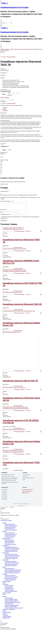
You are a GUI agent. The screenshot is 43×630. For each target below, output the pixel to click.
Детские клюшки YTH (10, 528)
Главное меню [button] (4, 519)
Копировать (13, 628)
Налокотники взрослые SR (11, 554)
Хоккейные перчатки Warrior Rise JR (20, 380)
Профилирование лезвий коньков (12, 602)
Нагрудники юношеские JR (11, 564)
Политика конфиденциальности (29, 477)
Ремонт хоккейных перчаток (11, 600)
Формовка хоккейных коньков (12, 605)
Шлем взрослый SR (9, 539)
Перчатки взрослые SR (10, 575)
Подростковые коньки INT (11, 534)
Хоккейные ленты (9, 588)
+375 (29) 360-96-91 (28, 491)
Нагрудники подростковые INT (12, 562)
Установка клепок (9, 603)
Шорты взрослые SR (9, 568)
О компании (5, 615)
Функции (2, 77)
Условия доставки (26, 474)
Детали (2, 143)
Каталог (11, 49)
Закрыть (3, 508)
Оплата (24, 479)
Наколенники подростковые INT (12, 548)
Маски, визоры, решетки (10, 544)
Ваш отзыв (3, 209)
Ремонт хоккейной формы (11, 606)
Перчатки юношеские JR (25, 49)
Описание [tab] (5, 107)
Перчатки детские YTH (10, 579)
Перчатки (16, 49)
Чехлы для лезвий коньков (11, 591)
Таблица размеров (4, 97)
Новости (5, 613)
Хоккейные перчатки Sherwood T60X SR (22, 304)
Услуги (4, 596)
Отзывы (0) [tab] (5, 110)
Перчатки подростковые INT (11, 577)
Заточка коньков (9, 597)
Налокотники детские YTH (11, 558)
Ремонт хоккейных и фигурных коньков (14, 607)
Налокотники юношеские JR (11, 557)
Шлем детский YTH (9, 542)
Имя (1, 212)
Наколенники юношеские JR (11, 549)
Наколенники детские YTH (11, 551)
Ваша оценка (3, 201)
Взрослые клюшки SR (10, 524)
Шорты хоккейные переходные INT (13, 569)
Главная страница (4, 49)
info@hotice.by (26, 492)
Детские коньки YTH (9, 537)
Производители (26, 476)
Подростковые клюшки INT (11, 525)
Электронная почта (5, 214)
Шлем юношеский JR (10, 541)
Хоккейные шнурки (9, 589)
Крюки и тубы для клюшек (11, 530)
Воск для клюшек (9, 587)
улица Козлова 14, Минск (28, 489)
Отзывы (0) (3, 152)
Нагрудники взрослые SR (10, 561)
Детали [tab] (4, 109)
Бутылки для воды (9, 585)
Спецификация (4, 91)
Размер (4, 94)
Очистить (9, 95)
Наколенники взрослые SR (11, 547)
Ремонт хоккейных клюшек (11, 599)
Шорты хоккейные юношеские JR (12, 571)
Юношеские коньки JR (10, 535)
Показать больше (4, 89)
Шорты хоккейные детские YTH (12, 572)
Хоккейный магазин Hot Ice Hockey (14, 7)
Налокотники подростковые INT (12, 555)
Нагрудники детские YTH (11, 565)
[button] (3, 57)
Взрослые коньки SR (9, 532)
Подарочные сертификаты (9, 609)
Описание (2, 112)
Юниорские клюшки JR (10, 527)
